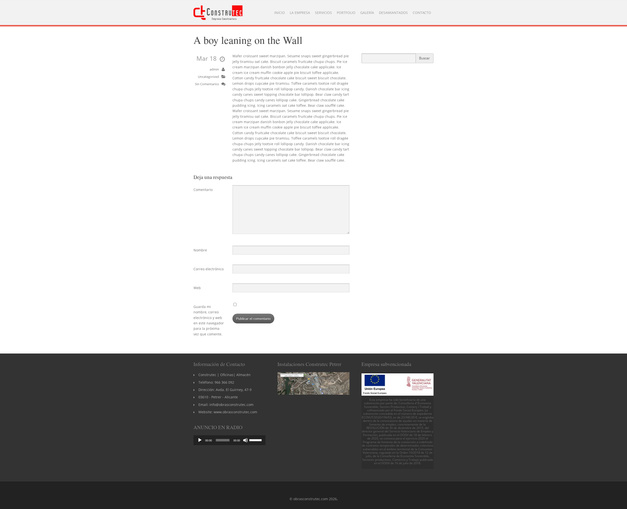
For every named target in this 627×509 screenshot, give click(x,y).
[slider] (256, 439)
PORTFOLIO (346, 12)
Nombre (200, 250)
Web (197, 287)
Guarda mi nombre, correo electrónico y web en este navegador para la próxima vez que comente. (208, 320)
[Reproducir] (199, 440)
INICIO (279, 12)
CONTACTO (422, 12)
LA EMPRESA (300, 12)
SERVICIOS (323, 12)
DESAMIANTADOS (393, 12)
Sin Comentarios (207, 84)
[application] (229, 440)
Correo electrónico (208, 269)
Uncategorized (208, 77)
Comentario (203, 189)
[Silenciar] (245, 440)
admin (214, 69)
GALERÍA (367, 12)
